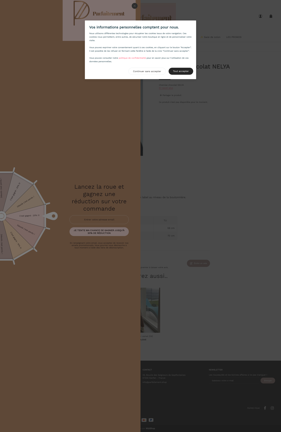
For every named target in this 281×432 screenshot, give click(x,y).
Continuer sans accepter (147, 71)
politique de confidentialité (132, 58)
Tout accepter (181, 71)
